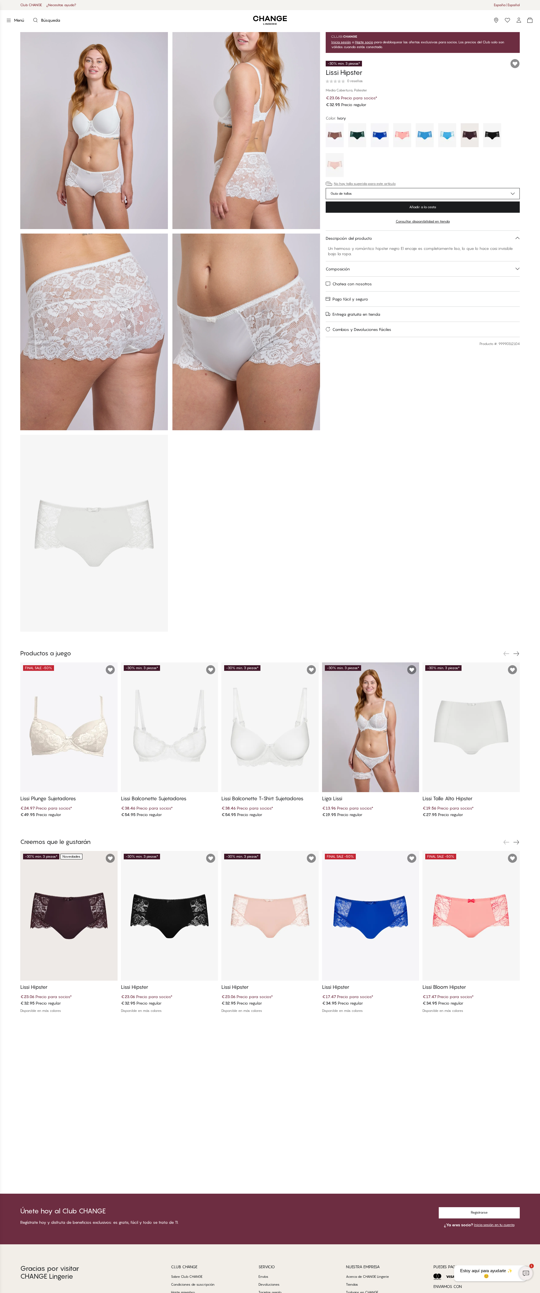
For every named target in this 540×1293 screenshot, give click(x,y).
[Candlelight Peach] (402, 136)
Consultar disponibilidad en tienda (423, 221)
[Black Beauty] (492, 136)
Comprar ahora (297, 5)
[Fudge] (470, 136)
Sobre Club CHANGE (186, 1276)
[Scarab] (357, 136)
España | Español (507, 5)
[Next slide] (516, 653)
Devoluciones (269, 1284)
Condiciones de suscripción (193, 1284)
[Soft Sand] (335, 165)
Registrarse (479, 1212)
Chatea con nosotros (352, 283)
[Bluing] (380, 136)
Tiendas (352, 1284)
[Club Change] (507, 20)
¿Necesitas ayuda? (61, 5)
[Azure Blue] (447, 136)
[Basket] (530, 20)
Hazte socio (364, 42)
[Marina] (425, 136)
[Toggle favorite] (514, 63)
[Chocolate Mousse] (335, 136)
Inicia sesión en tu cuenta (494, 1225)
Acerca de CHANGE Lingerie (367, 1276)
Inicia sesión (341, 42)
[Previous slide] (506, 653)
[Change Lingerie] (270, 20)
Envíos (263, 1276)
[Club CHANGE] (518, 20)
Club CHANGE (31, 5)
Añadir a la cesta (422, 207)
